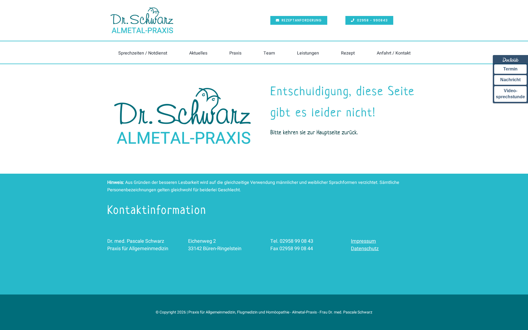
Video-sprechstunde (510, 93)
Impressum (363, 241)
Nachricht (510, 79)
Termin (510, 69)
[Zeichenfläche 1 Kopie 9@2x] (182, 83)
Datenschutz (365, 248)
